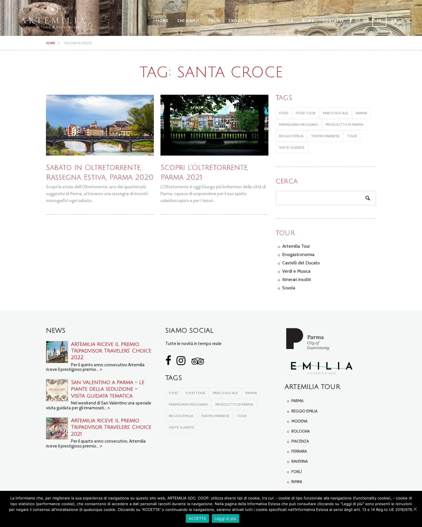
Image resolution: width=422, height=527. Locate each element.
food (283, 113)
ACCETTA (197, 518)
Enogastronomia (248, 20)
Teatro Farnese (325, 136)
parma (361, 113)
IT (379, 20)
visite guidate (292, 147)
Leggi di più (225, 518)
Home (162, 20)
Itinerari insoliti (296, 279)
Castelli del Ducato (301, 263)
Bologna (300, 431)
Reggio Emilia (291, 136)
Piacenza (300, 441)
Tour (214, 20)
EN (394, 20)
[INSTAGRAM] (357, 20)
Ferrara (299, 451)
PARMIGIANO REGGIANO (298, 124)
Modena (299, 421)
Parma (297, 400)
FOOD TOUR (305, 113)
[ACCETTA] (415, 509)
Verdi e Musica (296, 271)
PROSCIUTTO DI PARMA (344, 124)
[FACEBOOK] (351, 20)
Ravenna (299, 461)
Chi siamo (188, 20)
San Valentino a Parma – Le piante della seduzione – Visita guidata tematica (107, 389)
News (308, 20)
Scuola (285, 20)
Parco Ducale (335, 113)
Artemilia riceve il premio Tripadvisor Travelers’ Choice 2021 (111, 427)
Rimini (296, 481)
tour (352, 136)
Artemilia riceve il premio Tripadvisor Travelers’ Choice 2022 (111, 351)
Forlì (296, 471)
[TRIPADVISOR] (366, 20)
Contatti (333, 20)
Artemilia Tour (296, 246)
